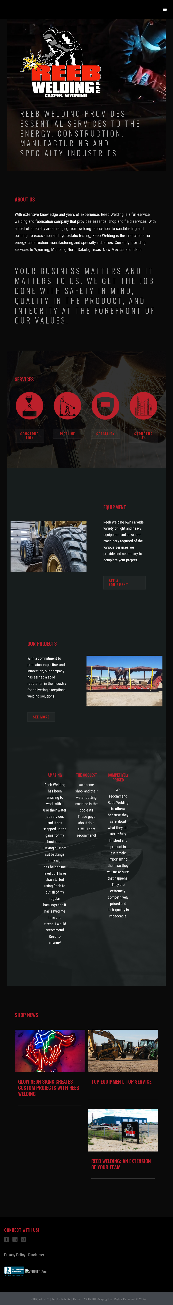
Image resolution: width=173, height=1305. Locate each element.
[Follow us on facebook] (6, 1239)
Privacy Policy (15, 1255)
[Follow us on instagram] (23, 1239)
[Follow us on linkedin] (15, 1239)
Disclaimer (36, 1255)
